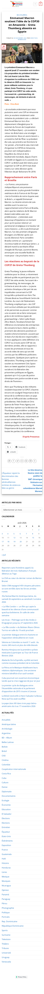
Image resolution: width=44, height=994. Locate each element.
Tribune (5, 948)
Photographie (8, 908)
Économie (6, 805)
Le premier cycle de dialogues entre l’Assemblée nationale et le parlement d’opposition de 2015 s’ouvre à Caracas (19, 688)
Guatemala (6, 854)
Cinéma (5, 760)
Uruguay (5, 957)
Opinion (5, 890)
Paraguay (6, 899)
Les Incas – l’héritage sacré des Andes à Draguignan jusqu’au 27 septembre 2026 (20, 621)
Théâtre (5, 944)
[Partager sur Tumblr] (35, 461)
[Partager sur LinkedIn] (30, 461)
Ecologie (5, 800)
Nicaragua (6, 885)
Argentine (6, 733)
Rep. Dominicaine (9, 921)
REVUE (13, 984)
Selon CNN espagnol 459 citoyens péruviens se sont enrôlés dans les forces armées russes (21, 588)
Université (6, 953)
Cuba (4, 778)
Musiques (6, 881)
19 (14, 541)
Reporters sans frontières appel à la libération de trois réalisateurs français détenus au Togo (19, 570)
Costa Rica (6, 773)
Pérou (4, 903)
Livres (4, 872)
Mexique (5, 876)
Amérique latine (9, 724)
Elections (6, 818)
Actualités (6, 720)
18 (8, 541)
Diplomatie (6, 791)
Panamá (5, 894)
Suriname (6, 935)
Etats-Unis (6, 836)
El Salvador (6, 814)
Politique (6, 912)
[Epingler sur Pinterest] (26, 461)
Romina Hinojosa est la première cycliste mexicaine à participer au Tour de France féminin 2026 (20, 652)
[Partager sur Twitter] (18, 461)
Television (6, 939)
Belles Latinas (8, 742)
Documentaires (8, 796)
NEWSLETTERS (23, 984)
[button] (35, 4)
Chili (4, 755)
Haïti (4, 858)
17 (3, 541)
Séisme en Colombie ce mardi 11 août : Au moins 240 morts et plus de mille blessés (20, 644)
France (5, 849)
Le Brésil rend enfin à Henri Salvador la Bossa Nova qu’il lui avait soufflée (22, 697)
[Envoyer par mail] (22, 461)
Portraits (6, 917)
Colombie (6, 764)
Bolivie (19, 15)
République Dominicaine (12, 926)
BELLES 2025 (12, 986)
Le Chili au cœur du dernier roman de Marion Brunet (22, 579)
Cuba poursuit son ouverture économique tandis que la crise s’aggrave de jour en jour (21, 679)
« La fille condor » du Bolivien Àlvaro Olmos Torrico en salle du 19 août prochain (21, 629)
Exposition (6, 845)
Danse (4, 787)
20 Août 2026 (28, 987)
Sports (5, 930)
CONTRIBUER (16, 987)
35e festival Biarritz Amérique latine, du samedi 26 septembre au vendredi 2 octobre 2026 (21, 599)
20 (21, 541)
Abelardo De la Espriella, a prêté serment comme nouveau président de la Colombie (20, 661)
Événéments (7, 840)
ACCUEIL (6, 984)
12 (14, 538)
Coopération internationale (14, 769)
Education (6, 809)
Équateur (6, 832)
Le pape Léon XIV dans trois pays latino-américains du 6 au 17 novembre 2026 (19, 705)
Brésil (25, 15)
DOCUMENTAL (35, 984)
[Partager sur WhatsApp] (9, 461)
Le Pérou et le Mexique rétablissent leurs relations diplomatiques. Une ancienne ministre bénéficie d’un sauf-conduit (20, 670)
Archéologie (7, 728)
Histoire (5, 863)
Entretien (6, 827)
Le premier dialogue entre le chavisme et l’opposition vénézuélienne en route (20, 636)
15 (33, 538)
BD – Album (7, 737)
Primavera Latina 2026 (27, 986)
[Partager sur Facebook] (13, 461)
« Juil (4, 555)
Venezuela (6, 961)
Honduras (6, 867)
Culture (5, 782)
